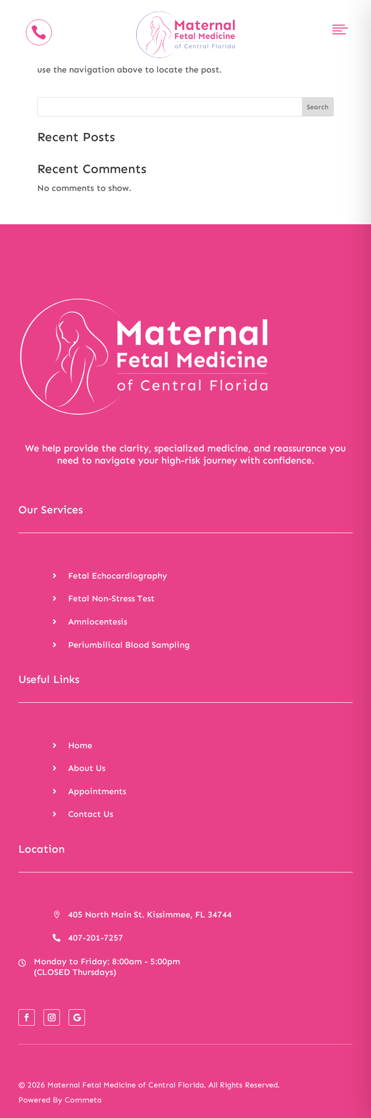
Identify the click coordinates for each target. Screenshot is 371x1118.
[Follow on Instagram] (51, 1017)
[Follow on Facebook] (26, 1017)
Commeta (83, 1099)
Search (317, 107)
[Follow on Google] (77, 1017)
